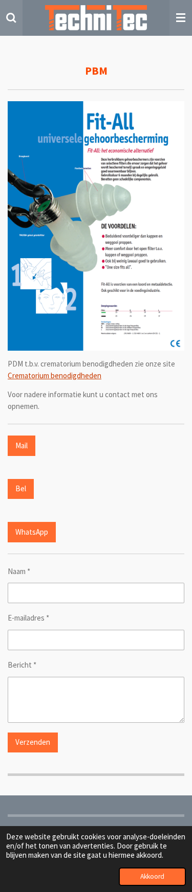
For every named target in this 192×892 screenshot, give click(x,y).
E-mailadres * (28, 618)
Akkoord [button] (152, 876)
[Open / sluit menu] (180, 18)
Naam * (19, 571)
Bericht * (22, 665)
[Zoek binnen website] (11, 18)
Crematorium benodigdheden (54, 375)
